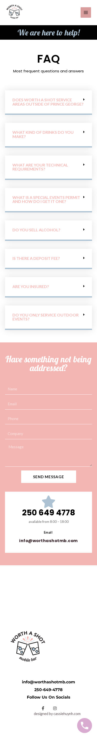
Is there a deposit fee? (36, 258)
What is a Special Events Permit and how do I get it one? (46, 199)
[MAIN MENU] (86, 12)
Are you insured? (30, 286)
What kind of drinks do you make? (43, 134)
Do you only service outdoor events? (45, 316)
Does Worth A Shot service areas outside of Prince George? (48, 101)
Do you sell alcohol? (36, 229)
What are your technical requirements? (40, 166)
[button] (48, 102)
